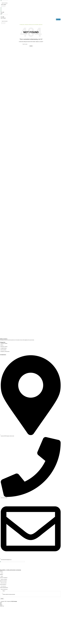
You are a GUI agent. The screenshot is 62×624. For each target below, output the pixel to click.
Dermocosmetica (41, 19)
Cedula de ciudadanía (4, 577)
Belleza (20, 19)
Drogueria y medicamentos (50, 19)
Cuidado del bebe (34, 19)
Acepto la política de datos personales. (9, 594)
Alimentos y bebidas (14, 19)
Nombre (1, 571)
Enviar (2, 598)
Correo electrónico (3, 584)
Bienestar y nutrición (26, 19)
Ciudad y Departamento (4, 587)
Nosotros (58, 19)
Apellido (1, 574)
